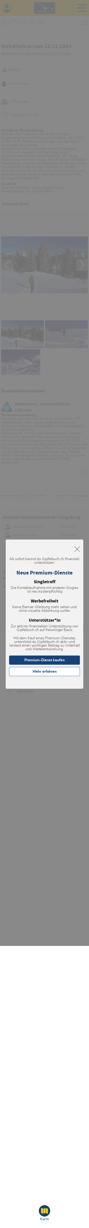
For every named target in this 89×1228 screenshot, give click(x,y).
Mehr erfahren (45, 671)
